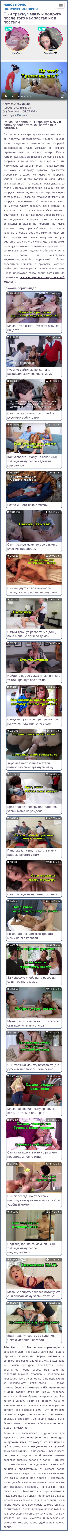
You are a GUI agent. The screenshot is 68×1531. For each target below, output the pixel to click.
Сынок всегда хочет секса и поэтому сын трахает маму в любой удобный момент (33, 1200)
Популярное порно (20, 9)
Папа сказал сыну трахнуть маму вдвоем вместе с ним (31, 852)
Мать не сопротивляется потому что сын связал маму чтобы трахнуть (34, 1294)
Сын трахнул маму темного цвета (32, 894)
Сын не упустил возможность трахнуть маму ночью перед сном (32, 590)
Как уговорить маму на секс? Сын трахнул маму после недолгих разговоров (32, 461)
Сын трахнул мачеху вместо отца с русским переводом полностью (33, 1067)
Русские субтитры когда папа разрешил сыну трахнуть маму (29, 372)
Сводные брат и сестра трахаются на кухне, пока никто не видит (32, 721)
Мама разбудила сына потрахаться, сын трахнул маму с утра (33, 1023)
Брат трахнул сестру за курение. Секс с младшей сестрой (31, 1338)
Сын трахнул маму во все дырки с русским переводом (32, 546)
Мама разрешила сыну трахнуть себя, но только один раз (31, 1111)
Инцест (22, 115)
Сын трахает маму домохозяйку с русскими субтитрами (32, 415)
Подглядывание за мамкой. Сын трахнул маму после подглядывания (31, 1248)
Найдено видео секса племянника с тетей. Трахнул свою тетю (33, 678)
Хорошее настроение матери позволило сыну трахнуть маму (30, 765)
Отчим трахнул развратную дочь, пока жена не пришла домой (31, 634)
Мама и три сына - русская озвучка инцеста (33, 328)
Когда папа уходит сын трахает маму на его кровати (30, 936)
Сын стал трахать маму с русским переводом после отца (32, 1154)
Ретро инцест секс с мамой (27, 505)
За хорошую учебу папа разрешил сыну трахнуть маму (32, 980)
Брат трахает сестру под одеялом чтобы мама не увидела (32, 809)
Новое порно (15, 4)
